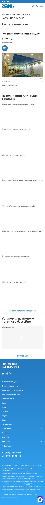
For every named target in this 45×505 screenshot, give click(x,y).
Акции (4, 416)
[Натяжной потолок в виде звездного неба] (22, 216)
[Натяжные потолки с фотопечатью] (22, 267)
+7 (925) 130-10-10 (11, 455)
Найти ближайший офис (11, 394)
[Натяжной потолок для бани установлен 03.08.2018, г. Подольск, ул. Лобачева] (22, 165)
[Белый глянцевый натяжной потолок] (22, 140)
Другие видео (22, 356)
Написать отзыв (8, 399)
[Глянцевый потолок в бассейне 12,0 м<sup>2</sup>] (22, 65)
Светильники (7, 424)
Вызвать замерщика (9, 382)
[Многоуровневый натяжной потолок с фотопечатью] (22, 191)
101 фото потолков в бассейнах (22, 311)
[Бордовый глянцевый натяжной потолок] (22, 115)
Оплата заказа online (10, 386)
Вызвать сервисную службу (12, 390)
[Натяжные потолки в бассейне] (22, 292)
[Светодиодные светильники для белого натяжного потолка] (22, 242)
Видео (4, 420)
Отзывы (5, 411)
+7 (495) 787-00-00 (11, 452)
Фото (4, 403)
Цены (4, 407)
